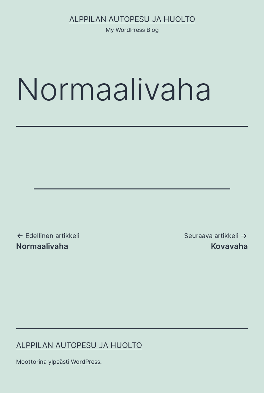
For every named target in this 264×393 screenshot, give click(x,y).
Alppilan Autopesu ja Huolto (132, 19)
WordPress (85, 361)
